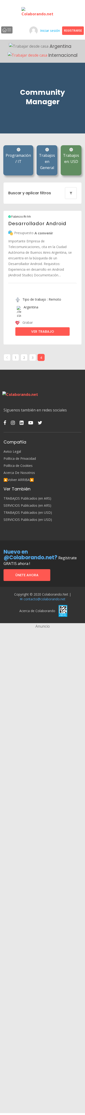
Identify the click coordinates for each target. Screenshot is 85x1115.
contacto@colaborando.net (44, 599)
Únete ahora (26, 575)
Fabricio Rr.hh (21, 217)
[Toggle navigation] (7, 29)
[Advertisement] (42, 671)
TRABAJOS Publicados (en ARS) (27, 498)
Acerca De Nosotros (19, 473)
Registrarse (73, 31)
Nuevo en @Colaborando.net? (30, 554)
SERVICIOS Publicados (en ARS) (27, 505)
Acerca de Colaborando (37, 611)
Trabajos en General (47, 161)
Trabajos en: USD (71, 158)
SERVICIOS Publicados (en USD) (28, 520)
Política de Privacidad (20, 458)
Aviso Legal (12, 451)
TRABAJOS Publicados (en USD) (28, 512)
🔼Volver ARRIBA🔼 (19, 480)
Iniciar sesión (50, 30)
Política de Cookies (18, 466)
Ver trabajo (42, 331)
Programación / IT (18, 158)
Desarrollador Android (37, 223)
